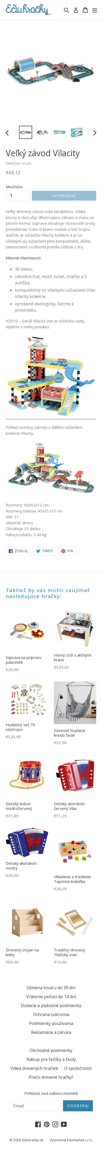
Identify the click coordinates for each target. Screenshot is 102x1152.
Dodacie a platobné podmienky (51, 1005)
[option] (25, 132)
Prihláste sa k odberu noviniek (51, 1093)
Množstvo (14, 186)
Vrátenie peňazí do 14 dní (51, 996)
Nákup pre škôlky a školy (51, 1059)
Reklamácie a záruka (51, 1032)
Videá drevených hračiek (34, 1068)
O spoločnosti (78, 1068)
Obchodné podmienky (51, 1050)
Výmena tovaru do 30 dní (51, 988)
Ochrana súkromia (51, 1014)
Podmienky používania (51, 1023)
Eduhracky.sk (32, 1140)
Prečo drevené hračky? (51, 1077)
